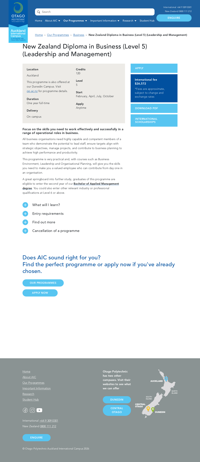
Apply (139, 68)
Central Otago (117, 410)
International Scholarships (146, 120)
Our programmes (43, 282)
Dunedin (116, 399)
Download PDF (146, 108)
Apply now (40, 292)
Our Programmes (73, 20)
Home (38, 20)
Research (128, 20)
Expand (59, 20)
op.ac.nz (32, 91)
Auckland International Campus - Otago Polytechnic (16, 10)
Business (78, 35)
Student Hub (147, 20)
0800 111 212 (185, 11)
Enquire (174, 17)
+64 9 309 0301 (184, 7)
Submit (38, 12)
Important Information (103, 20)
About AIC (51, 20)
